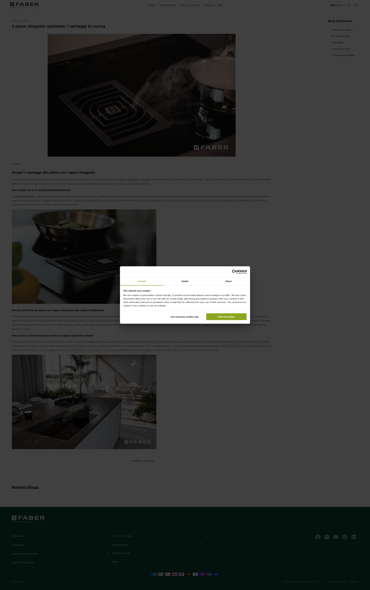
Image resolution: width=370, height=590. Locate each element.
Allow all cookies (226, 316)
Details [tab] (185, 281)
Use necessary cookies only (185, 316)
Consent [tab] (141, 281)
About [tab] (228, 281)
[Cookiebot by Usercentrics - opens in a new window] (234, 272)
